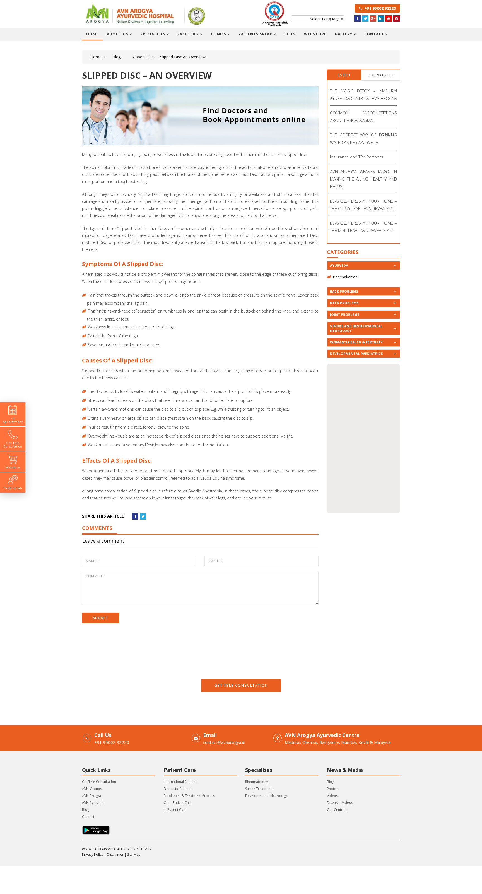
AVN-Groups (92, 788)
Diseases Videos (340, 802)
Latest (344, 75)
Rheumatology (256, 781)
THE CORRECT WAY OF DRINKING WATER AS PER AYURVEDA (363, 138)
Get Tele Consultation (241, 685)
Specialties (153, 34)
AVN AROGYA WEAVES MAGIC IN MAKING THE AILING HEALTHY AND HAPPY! (363, 179)
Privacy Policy (92, 854)
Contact (374, 34)
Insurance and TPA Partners (356, 157)
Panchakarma (345, 277)
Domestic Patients (178, 788)
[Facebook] (357, 18)
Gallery (344, 34)
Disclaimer (115, 854)
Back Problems (344, 291)
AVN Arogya (91, 795)
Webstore (315, 34)
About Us (118, 34)
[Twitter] (365, 18)
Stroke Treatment (259, 788)
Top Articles (380, 75)
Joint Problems (344, 314)
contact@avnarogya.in (224, 742)
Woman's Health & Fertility (356, 342)
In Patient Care (175, 809)
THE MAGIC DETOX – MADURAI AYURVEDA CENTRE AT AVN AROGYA (363, 94)
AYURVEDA (339, 265)
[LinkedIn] (381, 18)
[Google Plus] (373, 18)
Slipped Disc (142, 56)
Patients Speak (255, 34)
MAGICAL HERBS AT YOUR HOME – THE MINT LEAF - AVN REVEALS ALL (363, 226)
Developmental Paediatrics (356, 353)
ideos (333, 795)
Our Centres (336, 809)
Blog (290, 34)
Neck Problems (344, 303)
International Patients (180, 781)
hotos (333, 788)
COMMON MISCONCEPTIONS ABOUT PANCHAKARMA (363, 116)
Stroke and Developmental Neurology (356, 328)
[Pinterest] (396, 18)
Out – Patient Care (178, 802)
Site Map (134, 854)
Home (92, 34)
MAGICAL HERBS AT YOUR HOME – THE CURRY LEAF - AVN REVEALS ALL (363, 204)
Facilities (188, 34)
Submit (100, 618)
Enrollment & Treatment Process (189, 795)
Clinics (219, 34)
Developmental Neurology (266, 795)
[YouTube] (388, 18)
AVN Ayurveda (93, 802)
